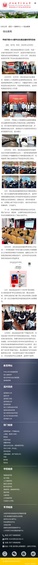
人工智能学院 (8, 481)
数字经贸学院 (8, 486)
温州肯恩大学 (8, 401)
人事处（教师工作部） (11, 434)
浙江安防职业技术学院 (11, 413)
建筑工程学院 (8, 484)
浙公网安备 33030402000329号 (11, 561)
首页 (10, 26)
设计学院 (6, 478)
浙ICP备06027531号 (10, 559)
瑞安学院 (6, 492)
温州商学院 (7, 404)
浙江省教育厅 (8, 375)
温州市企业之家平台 (10, 519)
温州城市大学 (8, 418)
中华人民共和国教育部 (11, 372)
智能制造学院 (8, 475)
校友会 (6, 462)
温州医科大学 (8, 393)
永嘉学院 (6, 495)
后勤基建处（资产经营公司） (13, 454)
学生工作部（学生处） (11, 448)
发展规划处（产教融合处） (12, 431)
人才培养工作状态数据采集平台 (13, 530)
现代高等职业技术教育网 (11, 377)
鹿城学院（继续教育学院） (12, 489)
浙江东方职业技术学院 (11, 416)
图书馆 (6, 460)
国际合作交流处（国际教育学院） (14, 445)
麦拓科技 (33, 563)
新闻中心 (17, 26)
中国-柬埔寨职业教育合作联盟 (13, 516)
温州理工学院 (8, 399)
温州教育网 (7, 380)
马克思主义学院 (8, 501)
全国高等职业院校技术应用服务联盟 (15, 513)
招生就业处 (7, 451)
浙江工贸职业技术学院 (11, 407)
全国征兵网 (7, 525)
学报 (5, 457)
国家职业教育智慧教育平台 (12, 527)
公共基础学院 (8, 498)
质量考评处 (7, 442)
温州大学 (6, 396)
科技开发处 (7, 440)
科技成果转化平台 (9, 522)
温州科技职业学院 (9, 410)
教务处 (6, 437)
